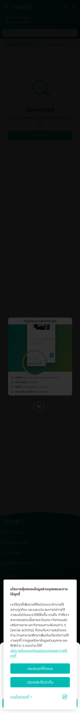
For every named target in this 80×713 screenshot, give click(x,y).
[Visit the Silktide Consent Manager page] (65, 697)
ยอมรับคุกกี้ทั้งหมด (40, 668)
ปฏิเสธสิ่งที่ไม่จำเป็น (40, 682)
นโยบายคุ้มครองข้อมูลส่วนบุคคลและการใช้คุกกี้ (38, 653)
